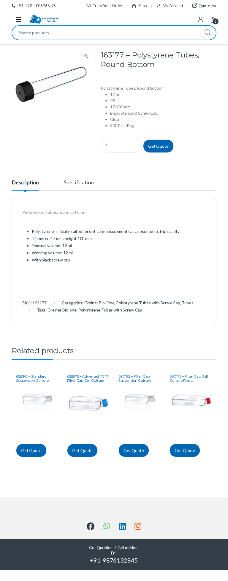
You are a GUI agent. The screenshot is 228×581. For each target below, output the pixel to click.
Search (207, 33)
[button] (86, 56)
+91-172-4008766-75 (36, 5)
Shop (142, 5)
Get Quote (158, 146)
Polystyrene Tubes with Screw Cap (148, 302)
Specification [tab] (79, 183)
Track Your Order (107, 5)
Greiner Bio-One (99, 302)
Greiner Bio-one (62, 309)
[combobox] (105, 33)
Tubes (187, 302)
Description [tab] (25, 183)
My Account (173, 5)
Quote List (207, 5)
